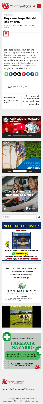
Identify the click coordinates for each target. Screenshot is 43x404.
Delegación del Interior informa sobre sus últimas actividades (31, 100)
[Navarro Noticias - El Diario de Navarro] (16, 6)
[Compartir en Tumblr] (32, 74)
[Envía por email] (19, 74)
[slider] (20, 171)
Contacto (30, 389)
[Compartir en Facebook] (11, 74)
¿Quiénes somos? (17, 389)
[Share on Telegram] (37, 74)
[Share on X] (15, 74)
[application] (21, 127)
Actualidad (8, 15)
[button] (39, 6)
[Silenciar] (34, 136)
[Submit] (38, 217)
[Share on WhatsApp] (6, 74)
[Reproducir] (5, 136)
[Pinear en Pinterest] (24, 74)
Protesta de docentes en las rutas (11, 100)
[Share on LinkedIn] (28, 74)
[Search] (34, 6)
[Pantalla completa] (38, 136)
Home (4, 389)
